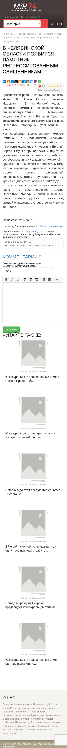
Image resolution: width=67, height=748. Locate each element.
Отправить (11, 329)
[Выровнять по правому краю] (36, 279)
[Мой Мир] (12, 81)
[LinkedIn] (24, 81)
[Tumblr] (27, 81)
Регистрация (33, 16)
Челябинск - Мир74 (34, 743)
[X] (16, 81)
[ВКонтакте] (4, 81)
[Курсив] (11, 279)
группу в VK (37, 231)
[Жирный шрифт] (6, 279)
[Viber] (35, 81)
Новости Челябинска (29, 33)
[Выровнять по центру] (30, 279)
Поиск (57, 23)
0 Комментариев (17, 245)
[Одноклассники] (8, 81)
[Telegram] (31, 81)
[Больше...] (56, 279)
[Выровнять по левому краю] (25, 279)
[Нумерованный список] (49, 279)
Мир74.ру (8, 33)
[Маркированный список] (43, 279)
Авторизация (12, 16)
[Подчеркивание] (17, 279)
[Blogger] (20, 81)
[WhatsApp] (39, 81)
